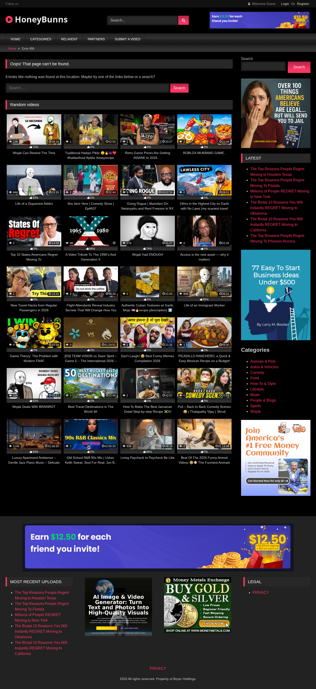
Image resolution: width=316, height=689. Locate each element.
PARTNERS (96, 39)
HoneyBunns (40, 19)
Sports (255, 406)
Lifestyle (257, 389)
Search (247, 59)
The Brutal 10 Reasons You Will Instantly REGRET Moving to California (276, 224)
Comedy (257, 372)
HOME (15, 39)
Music (255, 395)
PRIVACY (261, 593)
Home (12, 48)
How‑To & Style (263, 384)
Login (285, 4)
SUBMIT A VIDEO (127, 39)
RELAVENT (69, 39)
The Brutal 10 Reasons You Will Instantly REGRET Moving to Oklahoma (276, 207)
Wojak (255, 411)
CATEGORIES (40, 39)
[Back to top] (302, 675)
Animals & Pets (263, 361)
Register (303, 4)
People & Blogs (263, 400)
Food (254, 378)
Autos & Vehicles (264, 367)
